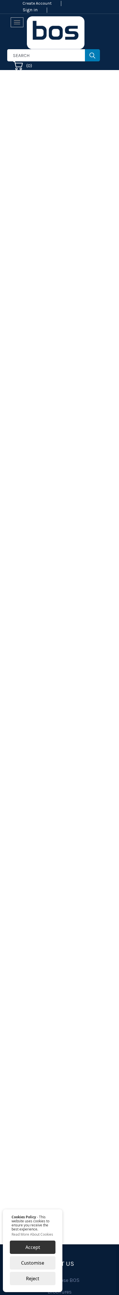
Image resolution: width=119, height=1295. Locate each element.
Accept (32, 1247)
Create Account (37, 3)
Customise (32, 1263)
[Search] (92, 55)
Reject (32, 1278)
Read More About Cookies (32, 1234)
